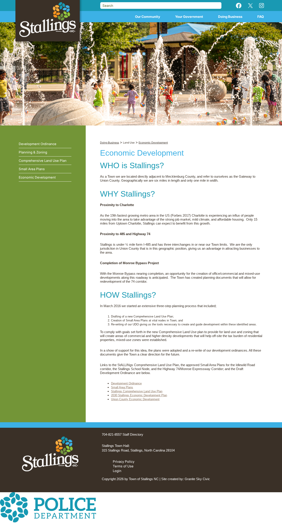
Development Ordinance (126, 383)
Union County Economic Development (135, 399)
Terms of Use (123, 466)
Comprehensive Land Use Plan (43, 161)
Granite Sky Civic (197, 479)
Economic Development (37, 177)
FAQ (260, 17)
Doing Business (230, 17)
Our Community (147, 17)
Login (117, 471)
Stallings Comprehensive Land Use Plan (136, 391)
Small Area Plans (122, 387)
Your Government (189, 17)
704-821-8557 (112, 434)
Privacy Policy (123, 461)
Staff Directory (132, 434)
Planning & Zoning (33, 152)
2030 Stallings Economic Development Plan (139, 395)
